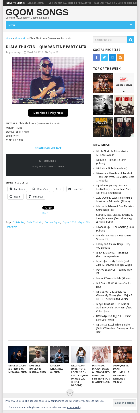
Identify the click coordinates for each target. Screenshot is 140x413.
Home (9, 38)
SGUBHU (12, 226)
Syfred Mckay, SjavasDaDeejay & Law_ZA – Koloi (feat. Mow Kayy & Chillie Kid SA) (114, 218)
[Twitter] (104, 57)
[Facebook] (96, 57)
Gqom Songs (37, 12)
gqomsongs (15, 52)
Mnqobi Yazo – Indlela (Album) (113, 278)
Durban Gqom (52, 222)
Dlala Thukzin (34, 222)
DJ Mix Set (18, 222)
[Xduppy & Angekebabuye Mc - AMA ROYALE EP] (124, 105)
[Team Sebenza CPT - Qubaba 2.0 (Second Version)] (124, 83)
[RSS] (120, 57)
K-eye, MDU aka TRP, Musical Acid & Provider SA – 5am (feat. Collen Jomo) (114, 307)
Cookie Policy (74, 407)
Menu (11, 25)
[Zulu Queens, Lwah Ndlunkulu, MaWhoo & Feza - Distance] (103, 83)
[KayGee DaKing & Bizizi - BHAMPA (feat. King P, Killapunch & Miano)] (103, 127)
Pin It (45, 213)
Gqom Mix (21, 38)
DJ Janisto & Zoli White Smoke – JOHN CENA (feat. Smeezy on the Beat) (115, 328)
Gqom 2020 (69, 222)
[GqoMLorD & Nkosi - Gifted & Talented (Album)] (124, 127)
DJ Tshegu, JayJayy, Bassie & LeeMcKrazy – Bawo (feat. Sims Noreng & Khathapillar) (113, 189)
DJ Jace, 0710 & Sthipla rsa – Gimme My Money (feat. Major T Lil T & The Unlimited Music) (114, 295)
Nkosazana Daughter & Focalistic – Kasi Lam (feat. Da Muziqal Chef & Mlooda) (115, 177)
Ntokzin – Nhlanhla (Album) (111, 168)
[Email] (112, 57)
